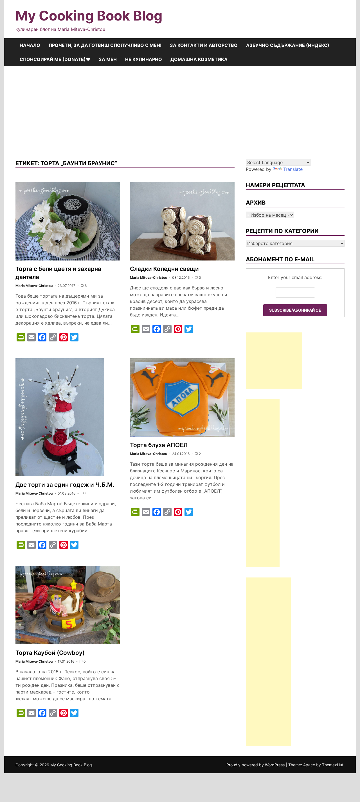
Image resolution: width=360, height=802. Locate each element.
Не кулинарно (143, 59)
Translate (293, 169)
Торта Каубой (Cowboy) (50, 652)
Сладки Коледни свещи (164, 268)
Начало (30, 45)
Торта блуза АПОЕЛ (159, 444)
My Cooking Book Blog (88, 15)
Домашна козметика (199, 59)
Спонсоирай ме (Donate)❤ (55, 59)
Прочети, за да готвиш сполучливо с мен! (105, 45)
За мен (108, 59)
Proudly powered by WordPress (256, 764)
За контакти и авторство (204, 45)
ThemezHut (332, 764)
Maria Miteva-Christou (34, 286)
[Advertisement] (180, 108)
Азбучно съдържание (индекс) (287, 45)
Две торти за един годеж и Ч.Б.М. (64, 484)
